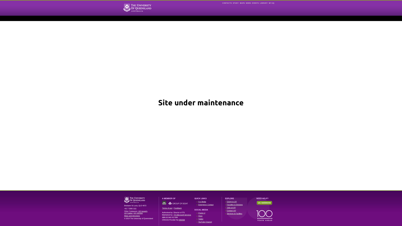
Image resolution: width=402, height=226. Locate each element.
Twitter (200, 219)
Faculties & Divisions (235, 205)
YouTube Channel (205, 222)
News (248, 3)
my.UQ (271, 3)
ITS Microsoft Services (182, 215)
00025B (182, 220)
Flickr (200, 216)
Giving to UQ (232, 202)
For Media (202, 202)
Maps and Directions (132, 216)
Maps (242, 3)
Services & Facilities (234, 214)
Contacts (227, 3)
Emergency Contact (206, 205)
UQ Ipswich (142, 211)
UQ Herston (138, 213)
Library (264, 3)
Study (236, 3)
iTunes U (201, 213)
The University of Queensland (140, 200)
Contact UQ (231, 211)
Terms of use (167, 208)
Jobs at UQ (231, 208)
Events (255, 3)
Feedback (178, 208)
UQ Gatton (128, 213)
